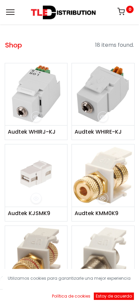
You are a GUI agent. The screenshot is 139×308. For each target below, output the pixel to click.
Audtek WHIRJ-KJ (32, 132)
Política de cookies (71, 296)
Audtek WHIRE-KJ (98, 132)
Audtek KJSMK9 (29, 213)
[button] (36, 116)
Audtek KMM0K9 (96, 213)
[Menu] (10, 12)
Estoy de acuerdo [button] (114, 296)
